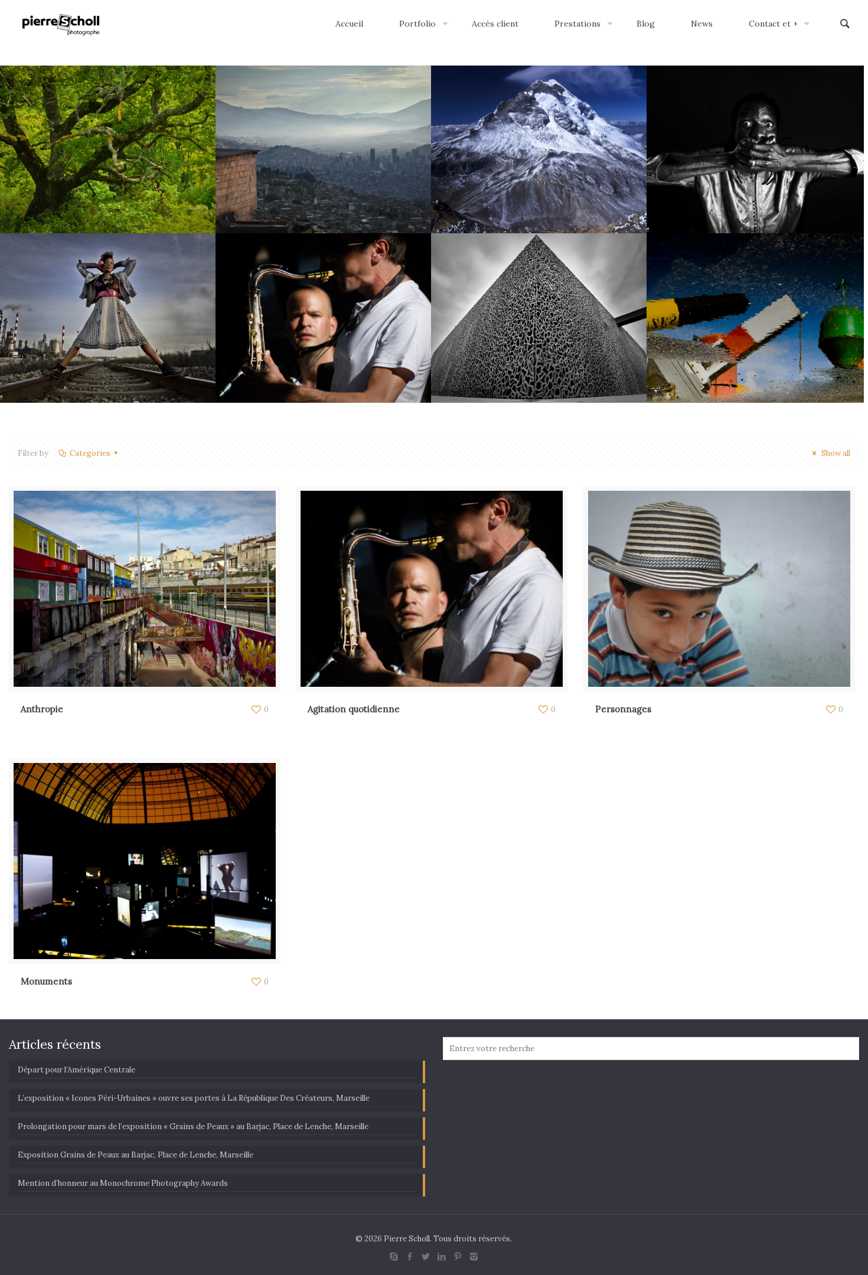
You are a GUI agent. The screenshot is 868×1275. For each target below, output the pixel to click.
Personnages (623, 709)
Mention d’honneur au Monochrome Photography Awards (123, 1183)
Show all (835, 453)
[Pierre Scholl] (61, 23)
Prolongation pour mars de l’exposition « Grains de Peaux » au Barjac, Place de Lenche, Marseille (193, 1126)
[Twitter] (426, 1256)
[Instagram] (474, 1256)
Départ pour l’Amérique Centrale (76, 1070)
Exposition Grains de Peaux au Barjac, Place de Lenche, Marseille (135, 1155)
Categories (90, 453)
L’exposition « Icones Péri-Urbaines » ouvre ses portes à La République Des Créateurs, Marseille (194, 1098)
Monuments (46, 981)
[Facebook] (410, 1256)
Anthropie (42, 709)
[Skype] (394, 1256)
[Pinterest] (458, 1256)
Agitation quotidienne (354, 709)
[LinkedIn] (442, 1256)
